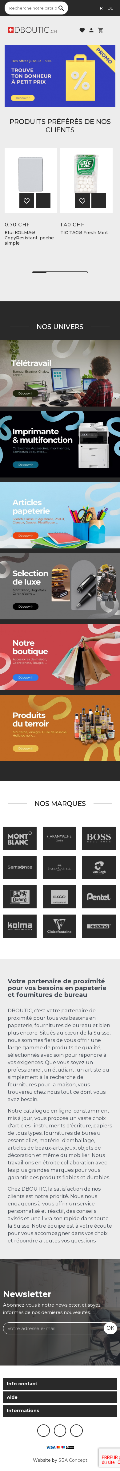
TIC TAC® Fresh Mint (84, 232)
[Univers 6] (60, 444)
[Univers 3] (60, 657)
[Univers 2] (60, 373)
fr (100, 8)
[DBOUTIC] (32, 29)
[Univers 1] (60, 586)
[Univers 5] (60, 515)
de (110, 8)
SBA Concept (72, 1460)
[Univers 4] (60, 728)
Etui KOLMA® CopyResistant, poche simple (29, 238)
